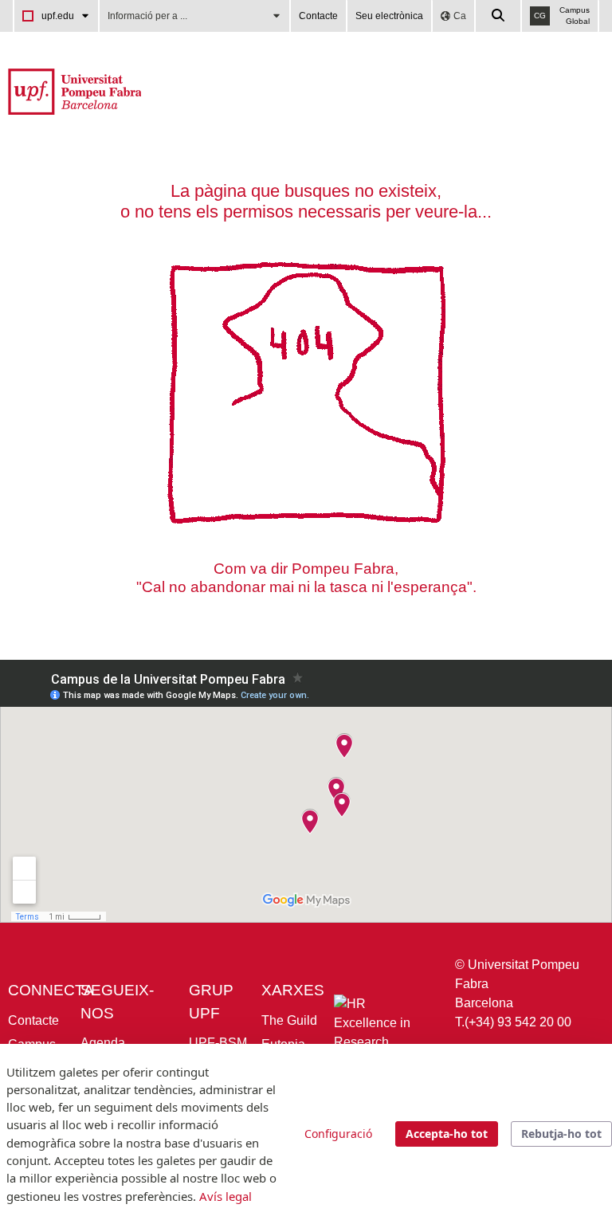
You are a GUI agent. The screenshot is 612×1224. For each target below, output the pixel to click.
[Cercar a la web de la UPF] (499, 16)
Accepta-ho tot (447, 1133)
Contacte (318, 16)
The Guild (289, 1020)
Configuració (338, 1133)
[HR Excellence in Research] (382, 1027)
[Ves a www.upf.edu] (74, 90)
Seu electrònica (389, 16)
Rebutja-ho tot (561, 1133)
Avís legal (225, 1196)
